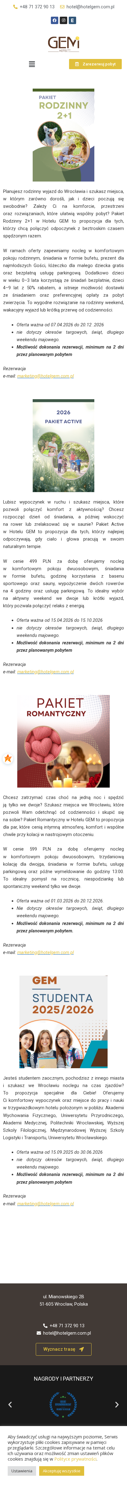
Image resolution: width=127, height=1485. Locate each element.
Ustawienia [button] (21, 1471)
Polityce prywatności (75, 1459)
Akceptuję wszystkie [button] (61, 1471)
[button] (32, 64)
